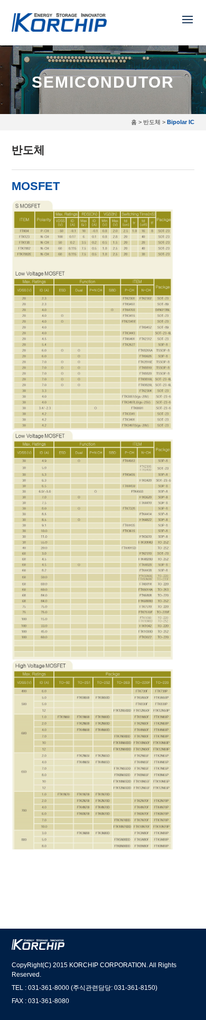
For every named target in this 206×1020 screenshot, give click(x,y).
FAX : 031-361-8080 (40, 1001)
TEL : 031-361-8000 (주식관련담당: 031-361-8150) (84, 987)
